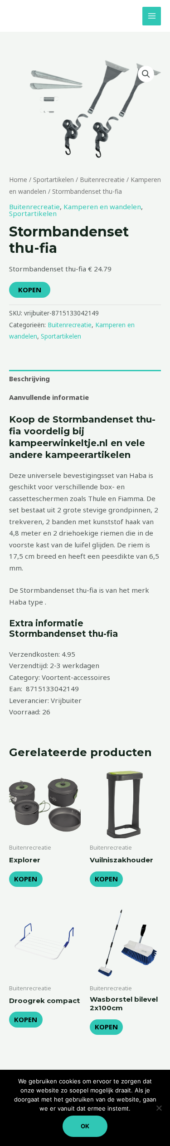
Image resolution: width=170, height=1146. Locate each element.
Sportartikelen (53, 179)
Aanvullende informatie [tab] (49, 397)
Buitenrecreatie (102, 179)
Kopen (29, 289)
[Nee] (158, 1107)
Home (18, 179)
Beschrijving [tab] (29, 378)
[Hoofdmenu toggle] (151, 16)
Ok (85, 1126)
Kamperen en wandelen (102, 206)
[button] (146, 74)
